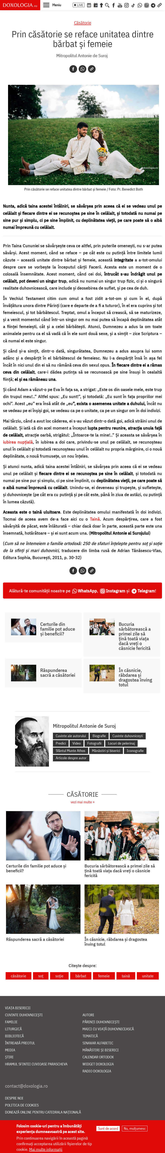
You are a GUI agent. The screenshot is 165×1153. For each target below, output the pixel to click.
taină (126, 976)
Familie (11, 1022)
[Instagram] (126, 5)
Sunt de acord (108, 1128)
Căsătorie (82, 22)
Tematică (90, 1036)
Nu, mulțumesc (135, 1128)
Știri (9, 1057)
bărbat (80, 976)
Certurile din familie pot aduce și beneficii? (57, 629)
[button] (52, 4)
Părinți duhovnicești (101, 1022)
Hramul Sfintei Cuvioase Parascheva (36, 1064)
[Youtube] (120, 5)
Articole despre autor (71, 758)
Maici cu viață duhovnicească (108, 1029)
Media (10, 1050)
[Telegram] (153, 5)
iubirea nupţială (18, 442)
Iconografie (135, 750)
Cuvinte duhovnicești (127, 736)
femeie (104, 976)
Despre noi (14, 1098)
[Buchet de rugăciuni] (101, 5)
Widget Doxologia (98, 1064)
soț (40, 976)
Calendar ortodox (98, 1057)
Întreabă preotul (20, 1043)
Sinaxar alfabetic (97, 1043)
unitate (148, 976)
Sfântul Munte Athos (70, 750)
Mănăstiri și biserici (106, 750)
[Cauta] (107, 5)
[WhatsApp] (140, 5)
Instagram (115, 591)
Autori (88, 1015)
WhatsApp (87, 591)
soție (59, 976)
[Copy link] (92, 69)
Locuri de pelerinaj (121, 743)
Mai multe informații (45, 1149)
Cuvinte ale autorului (71, 736)
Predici (61, 743)
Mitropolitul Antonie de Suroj (82, 55)
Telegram (146, 591)
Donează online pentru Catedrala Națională (43, 1112)
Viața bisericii (18, 1008)
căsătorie (18, 976)
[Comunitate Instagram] (147, 5)
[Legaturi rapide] (159, 5)
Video (76, 743)
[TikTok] (133, 5)
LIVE (80, 5)
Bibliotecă (14, 1036)
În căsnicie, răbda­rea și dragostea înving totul (135, 677)
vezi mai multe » (82, 802)
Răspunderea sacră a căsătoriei (57, 672)
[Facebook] (113, 5)
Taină (95, 519)
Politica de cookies (22, 1105)
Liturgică (13, 1029)
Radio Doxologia (96, 1071)
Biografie (99, 736)
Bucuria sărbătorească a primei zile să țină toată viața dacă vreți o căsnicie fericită (135, 636)
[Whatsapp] (82, 69)
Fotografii (94, 743)
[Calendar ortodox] (89, 5)
